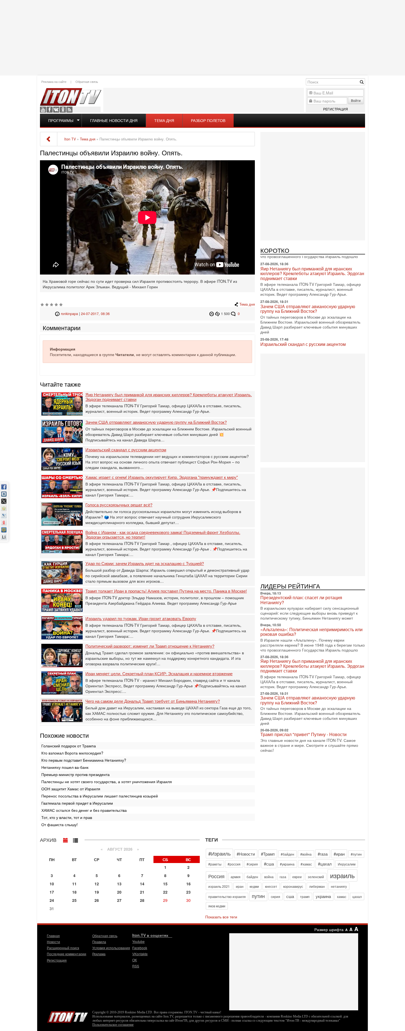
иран (240, 886)
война (269, 876)
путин (258, 895)
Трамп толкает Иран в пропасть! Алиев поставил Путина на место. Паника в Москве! (166, 591)
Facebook (50, 110)
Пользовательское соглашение (113, 1025)
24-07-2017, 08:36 (95, 313)
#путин (356, 854)
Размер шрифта (329, 929)
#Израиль (219, 853)
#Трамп (268, 854)
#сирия (252, 864)
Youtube (43, 110)
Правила (99, 941)
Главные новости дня (113, 120)
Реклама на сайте (53, 81)
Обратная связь (86, 81)
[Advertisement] (202, 37)
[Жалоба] (212, 313)
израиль (342, 875)
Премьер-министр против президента (75, 774)
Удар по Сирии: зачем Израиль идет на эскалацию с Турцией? (144, 563)
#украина (287, 864)
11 (74, 883)
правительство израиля (227, 896)
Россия (216, 876)
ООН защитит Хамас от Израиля (70, 788)
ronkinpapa (69, 313)
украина (323, 896)
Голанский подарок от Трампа (68, 745)
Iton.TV (67, 1016)
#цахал (325, 864)
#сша (269, 864)
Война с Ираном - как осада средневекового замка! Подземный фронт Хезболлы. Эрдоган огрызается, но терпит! (162, 534)
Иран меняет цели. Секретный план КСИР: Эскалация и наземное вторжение (159, 673)
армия (236, 876)
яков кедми (216, 906)
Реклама (99, 953)
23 (188, 892)
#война (306, 854)
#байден (287, 854)
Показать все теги (221, 916)
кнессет (271, 886)
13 (119, 883)
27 (119, 900)
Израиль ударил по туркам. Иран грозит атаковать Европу (140, 618)
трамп (305, 896)
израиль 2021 (219, 886)
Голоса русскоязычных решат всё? (118, 505)
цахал (357, 896)
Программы (60, 120)
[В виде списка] (75, 839)
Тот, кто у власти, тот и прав (66, 817)
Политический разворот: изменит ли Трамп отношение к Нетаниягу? (149, 646)
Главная (53, 935)
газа (283, 876)
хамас (341, 896)
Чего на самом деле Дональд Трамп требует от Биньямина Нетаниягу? (152, 701)
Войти (356, 100)
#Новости (246, 854)
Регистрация (335, 109)
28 (142, 900)
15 (165, 883)
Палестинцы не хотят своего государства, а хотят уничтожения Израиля (106, 781)
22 (165, 892)
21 (142, 892)
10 (52, 883)
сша (290, 896)
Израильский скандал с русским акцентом (125, 449)
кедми (254, 886)
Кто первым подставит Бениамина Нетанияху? (83, 760)
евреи (297, 876)
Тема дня (164, 120)
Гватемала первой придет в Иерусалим (77, 803)
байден (252, 876)
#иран (339, 854)
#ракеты (215, 864)
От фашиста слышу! (59, 824)
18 (74, 892)
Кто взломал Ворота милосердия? (72, 753)
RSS (69, 110)
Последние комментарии (66, 953)
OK (63, 110)
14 (142, 883)
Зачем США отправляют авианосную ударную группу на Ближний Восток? (156, 422)
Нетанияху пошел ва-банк (64, 767)
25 (74, 900)
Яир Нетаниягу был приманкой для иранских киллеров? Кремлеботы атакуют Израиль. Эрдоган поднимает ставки (168, 396)
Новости (53, 941)
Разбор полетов (208, 120)
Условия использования (111, 947)
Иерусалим (346, 864)
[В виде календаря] (66, 839)
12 (96, 883)
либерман (317, 886)
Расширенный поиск (63, 947)
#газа (323, 854)
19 (96, 892)
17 (52, 892)
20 (119, 892)
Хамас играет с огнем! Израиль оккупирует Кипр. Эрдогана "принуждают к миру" (161, 477)
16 (188, 883)
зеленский (316, 876)
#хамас (306, 864)
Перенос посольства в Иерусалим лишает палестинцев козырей (99, 796)
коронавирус (293, 886)
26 (96, 900)
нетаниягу (339, 886)
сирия (275, 896)
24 (52, 900)
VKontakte (56, 110)
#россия (234, 864)
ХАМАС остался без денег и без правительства (84, 810)
